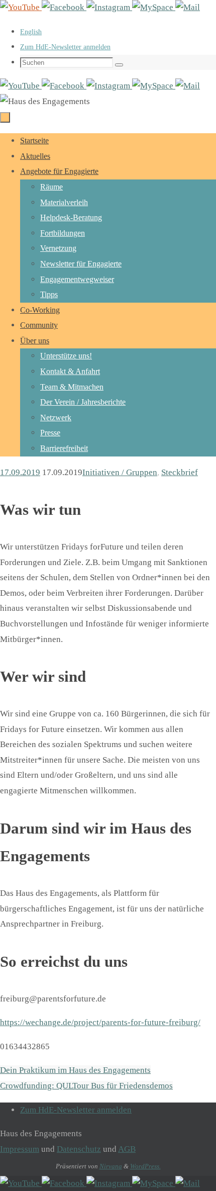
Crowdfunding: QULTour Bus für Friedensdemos (86, 1085)
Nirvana (110, 1166)
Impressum (19, 1149)
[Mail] (187, 7)
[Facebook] (64, 7)
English (31, 32)
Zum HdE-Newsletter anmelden (65, 47)
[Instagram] (109, 7)
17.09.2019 (20, 472)
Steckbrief (179, 472)
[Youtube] (21, 7)
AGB (127, 1149)
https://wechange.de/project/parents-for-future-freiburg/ (100, 1022)
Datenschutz (79, 1149)
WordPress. (145, 1166)
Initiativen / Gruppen (119, 472)
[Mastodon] (153, 7)
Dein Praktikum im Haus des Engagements (75, 1070)
